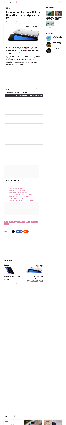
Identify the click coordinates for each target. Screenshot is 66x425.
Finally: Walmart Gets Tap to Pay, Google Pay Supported (57, 37)
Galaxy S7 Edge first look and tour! (17, 190)
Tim (10, 7)
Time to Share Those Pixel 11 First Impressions (58, 18)
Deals (27, 421)
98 (9, 21)
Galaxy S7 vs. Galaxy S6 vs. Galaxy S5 (18, 192)
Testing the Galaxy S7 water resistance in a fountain (21, 194)
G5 (31, 49)
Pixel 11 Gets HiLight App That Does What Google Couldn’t (50, 18)
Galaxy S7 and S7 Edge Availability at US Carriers (37, 277)
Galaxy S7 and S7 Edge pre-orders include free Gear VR (22, 200)
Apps (6, 421)
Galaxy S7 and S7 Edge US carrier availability (19, 196)
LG (28, 221)
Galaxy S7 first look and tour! (16, 188)
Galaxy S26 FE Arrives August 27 (49, 28)
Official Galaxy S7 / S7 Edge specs (17, 198)
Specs (7, 224)
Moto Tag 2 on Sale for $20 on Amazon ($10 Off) (56, 44)
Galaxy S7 (17, 49)
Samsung (34, 221)
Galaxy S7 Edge (25, 49)
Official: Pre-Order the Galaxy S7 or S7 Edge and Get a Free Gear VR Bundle (13, 278)
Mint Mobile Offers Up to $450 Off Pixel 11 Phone (56, 50)
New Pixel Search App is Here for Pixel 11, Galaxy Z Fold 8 (58, 28)
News (47, 421)
